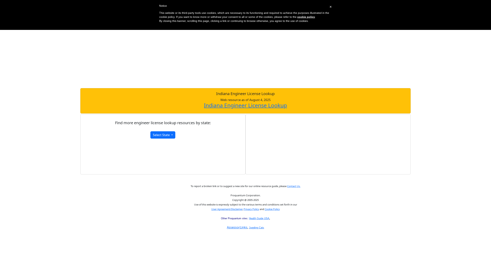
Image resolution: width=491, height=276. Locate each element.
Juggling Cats (256, 227)
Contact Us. (293, 186)
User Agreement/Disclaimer (226, 209)
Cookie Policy (272, 209)
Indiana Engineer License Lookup (245, 105)
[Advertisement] (245, 57)
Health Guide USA (259, 218)
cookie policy (306, 16)
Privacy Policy (251, 209)
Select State (162, 135)
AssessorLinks (237, 227)
